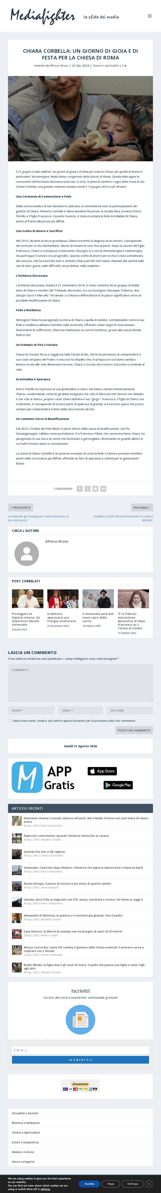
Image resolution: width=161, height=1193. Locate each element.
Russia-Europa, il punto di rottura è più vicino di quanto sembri (67, 883)
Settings (132, 1184)
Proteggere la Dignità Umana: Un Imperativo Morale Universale (26, 619)
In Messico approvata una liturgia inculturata (61, 617)
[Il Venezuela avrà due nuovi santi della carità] (98, 598)
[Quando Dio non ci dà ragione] (17, 854)
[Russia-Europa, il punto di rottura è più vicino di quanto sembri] (17, 886)
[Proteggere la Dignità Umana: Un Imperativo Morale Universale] (27, 598)
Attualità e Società (51, 839)
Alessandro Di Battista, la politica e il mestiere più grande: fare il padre (73, 915)
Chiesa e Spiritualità (105, 65)
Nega (111, 1184)
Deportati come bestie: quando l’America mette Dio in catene (66, 836)
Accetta (89, 1184)
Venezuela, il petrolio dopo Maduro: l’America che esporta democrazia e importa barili (83, 867)
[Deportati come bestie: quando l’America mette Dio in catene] (17, 838)
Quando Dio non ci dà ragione (44, 851)
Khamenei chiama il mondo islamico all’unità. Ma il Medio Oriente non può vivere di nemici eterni (86, 820)
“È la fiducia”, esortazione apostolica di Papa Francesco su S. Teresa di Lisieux (131, 621)
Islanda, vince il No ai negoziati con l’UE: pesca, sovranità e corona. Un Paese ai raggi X (83, 899)
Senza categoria (50, 887)
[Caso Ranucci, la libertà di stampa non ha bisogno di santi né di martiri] (17, 934)
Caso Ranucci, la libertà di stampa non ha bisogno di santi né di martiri (73, 931)
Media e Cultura (49, 935)
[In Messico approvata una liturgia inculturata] (63, 598)
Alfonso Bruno (59, 65)
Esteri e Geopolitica (51, 825)
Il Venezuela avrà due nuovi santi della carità (98, 617)
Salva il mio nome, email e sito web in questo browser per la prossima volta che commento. (74, 721)
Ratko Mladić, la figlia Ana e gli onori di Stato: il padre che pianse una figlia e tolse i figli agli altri (84, 966)
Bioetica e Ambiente (26, 1123)
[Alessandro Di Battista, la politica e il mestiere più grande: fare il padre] (17, 918)
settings (45, 1189)
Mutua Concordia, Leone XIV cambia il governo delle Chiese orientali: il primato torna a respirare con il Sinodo (84, 949)
